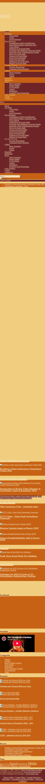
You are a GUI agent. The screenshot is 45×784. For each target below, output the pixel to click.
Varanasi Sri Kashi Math (18, 56)
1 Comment (15, 560)
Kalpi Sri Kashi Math (17, 60)
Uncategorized (10, 670)
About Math (13, 36)
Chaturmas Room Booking (19, 69)
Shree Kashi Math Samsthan (31, 770)
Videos (11, 76)
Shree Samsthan (15, 73)
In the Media (7, 502)
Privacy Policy (9, 777)
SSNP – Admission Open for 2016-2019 (15, 735)
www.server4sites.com (32, 772)
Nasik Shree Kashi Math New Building (18, 556)
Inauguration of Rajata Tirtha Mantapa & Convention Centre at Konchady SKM (20, 490)
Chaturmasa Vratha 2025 (14, 753)
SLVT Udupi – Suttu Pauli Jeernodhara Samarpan (19, 517)
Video (7, 672)
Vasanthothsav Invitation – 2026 (16, 186)
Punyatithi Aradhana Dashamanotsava (18, 751)
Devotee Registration (17, 67)
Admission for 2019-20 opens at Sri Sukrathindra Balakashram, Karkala (18, 575)
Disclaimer (6, 779)
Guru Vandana (10, 95)
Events (11, 74)
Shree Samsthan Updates (14, 460)
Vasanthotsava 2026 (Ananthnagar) (22, 43)
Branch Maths (14, 86)
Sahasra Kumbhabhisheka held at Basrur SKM (20, 539)
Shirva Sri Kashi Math (17, 54)
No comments (17, 475)
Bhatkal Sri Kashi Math (17, 63)
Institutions (9, 80)
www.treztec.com (32, 774)
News (7, 82)
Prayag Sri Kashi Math (17, 58)
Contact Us (9, 98)
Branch (14, 763)
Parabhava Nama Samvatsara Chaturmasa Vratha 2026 (24, 184)
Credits (7, 97)
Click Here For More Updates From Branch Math (21, 497)
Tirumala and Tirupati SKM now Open (15, 686)
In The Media (14, 87)
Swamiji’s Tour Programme (19, 93)
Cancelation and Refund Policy (22, 779)
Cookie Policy (20, 777)
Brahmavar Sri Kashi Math (19, 62)
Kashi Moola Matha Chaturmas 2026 (22, 45)
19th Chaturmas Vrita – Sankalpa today (19, 506)
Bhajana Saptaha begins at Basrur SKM (19, 528)
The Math (8, 34)
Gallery (7, 71)
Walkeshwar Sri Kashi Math (19, 49)
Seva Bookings (10, 41)
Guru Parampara (15, 39)
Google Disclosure (34, 777)
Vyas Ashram (14, 47)
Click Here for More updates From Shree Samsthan (18, 496)
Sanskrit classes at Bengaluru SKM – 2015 (16, 723)
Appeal (12, 89)
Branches (8, 78)
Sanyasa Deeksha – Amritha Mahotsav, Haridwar (19, 711)
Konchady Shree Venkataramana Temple (24, 52)
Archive (7, 661)
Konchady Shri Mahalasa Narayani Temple (25, 50)
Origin (11, 38)
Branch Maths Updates (13, 478)
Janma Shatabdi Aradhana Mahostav (18, 755)
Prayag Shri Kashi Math (9, 699)
